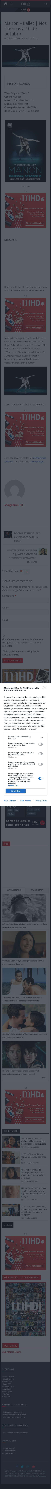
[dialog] (25, 744)
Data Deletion (10, 801)
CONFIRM (15, 791)
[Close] (45, 688)
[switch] (40, 744)
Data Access (25, 801)
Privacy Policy (41, 801)
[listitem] (25, 738)
